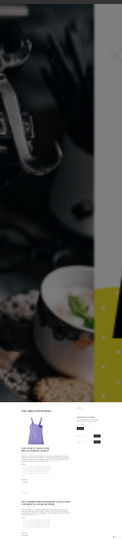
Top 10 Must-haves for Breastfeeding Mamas (35, 449)
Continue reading (55, 461)
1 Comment (24, 493)
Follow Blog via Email (86, 417)
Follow (80, 428)
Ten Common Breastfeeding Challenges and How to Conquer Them (46, 503)
